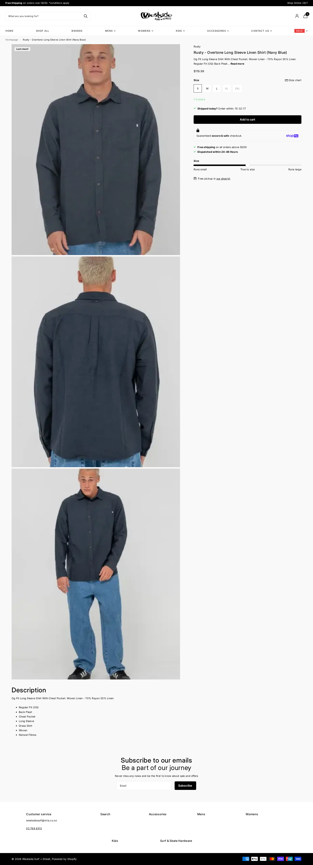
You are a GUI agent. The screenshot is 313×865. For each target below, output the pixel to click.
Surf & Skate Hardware (176, 841)
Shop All (42, 30)
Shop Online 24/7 (297, 2)
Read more (237, 63)
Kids (179, 30)
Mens (109, 30)
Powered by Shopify (64, 858)
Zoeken (86, 16)
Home (9, 30)
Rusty (197, 46)
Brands (77, 30)
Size (247, 80)
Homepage (11, 39)
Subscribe (185, 785)
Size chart (295, 80)
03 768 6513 (34, 828)
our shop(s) (223, 178)
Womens (144, 30)
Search (105, 814)
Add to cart (247, 119)
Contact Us (260, 30)
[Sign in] (297, 16)
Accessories (216, 30)
